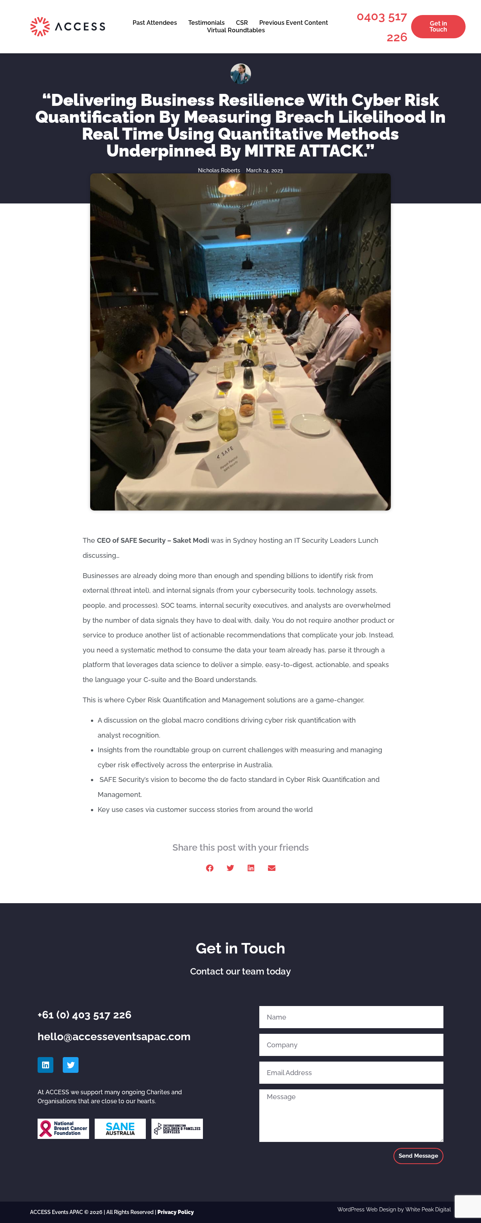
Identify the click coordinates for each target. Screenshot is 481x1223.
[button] (209, 868)
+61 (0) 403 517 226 (85, 1015)
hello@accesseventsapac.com (114, 1036)
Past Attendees (155, 22)
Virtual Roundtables (236, 30)
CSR (242, 22)
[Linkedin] (45, 1065)
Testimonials (206, 22)
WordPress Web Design (366, 1209)
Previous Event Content (293, 22)
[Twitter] (71, 1065)
